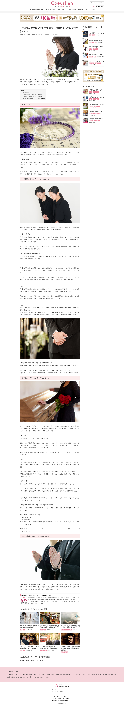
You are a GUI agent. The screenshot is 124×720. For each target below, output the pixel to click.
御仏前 (90, 48)
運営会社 (54, 689)
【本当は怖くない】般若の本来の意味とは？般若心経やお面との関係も (70, 648)
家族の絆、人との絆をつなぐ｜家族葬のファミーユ (37, 595)
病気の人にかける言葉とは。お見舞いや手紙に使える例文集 (96, 55)
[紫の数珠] (50, 128)
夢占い (93, 35)
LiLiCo (90, 92)
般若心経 (66, 652)
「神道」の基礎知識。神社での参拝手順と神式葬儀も (29, 627)
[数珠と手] (50, 560)
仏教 (45, 629)
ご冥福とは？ (26, 92)
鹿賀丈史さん (98, 113)
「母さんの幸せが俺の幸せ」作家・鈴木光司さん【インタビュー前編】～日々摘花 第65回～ (96, 104)
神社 (24, 629)
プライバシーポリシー (58, 691)
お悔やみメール (98, 63)
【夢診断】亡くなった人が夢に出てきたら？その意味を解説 (96, 33)
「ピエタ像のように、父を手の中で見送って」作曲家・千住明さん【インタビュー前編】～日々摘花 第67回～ (96, 97)
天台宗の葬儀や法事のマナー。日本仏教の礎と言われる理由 (49, 647)
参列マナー (91, 42)
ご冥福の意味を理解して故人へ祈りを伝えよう (34, 98)
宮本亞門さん (91, 113)
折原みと (91, 120)
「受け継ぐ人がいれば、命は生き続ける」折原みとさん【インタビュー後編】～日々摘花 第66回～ (96, 119)
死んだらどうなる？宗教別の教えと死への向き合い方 (70, 627)
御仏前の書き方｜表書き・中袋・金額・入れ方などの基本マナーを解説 (96, 47)
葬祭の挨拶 (91, 63)
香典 (96, 42)
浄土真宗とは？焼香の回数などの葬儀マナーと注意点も (49, 627)
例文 (95, 56)
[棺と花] (50, 401)
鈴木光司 (91, 106)
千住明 (90, 99)
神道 (21, 629)
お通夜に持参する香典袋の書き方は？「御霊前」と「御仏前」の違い (96, 40)
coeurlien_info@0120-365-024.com (62, 698)
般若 (62, 652)
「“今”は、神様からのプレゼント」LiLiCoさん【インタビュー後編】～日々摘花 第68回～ (96, 90)
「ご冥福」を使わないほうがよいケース (32, 96)
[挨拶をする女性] (50, 203)
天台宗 (42, 650)
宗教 (41, 629)
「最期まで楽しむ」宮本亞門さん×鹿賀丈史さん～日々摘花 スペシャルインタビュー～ (96, 111)
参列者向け (95, 48)
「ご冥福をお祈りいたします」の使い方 (32, 94)
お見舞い (91, 56)
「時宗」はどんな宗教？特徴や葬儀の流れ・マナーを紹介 (29, 647)
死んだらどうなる (64, 629)
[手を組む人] (50, 338)
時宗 (21, 650)
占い (90, 35)
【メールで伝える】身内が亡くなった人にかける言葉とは (96, 61)
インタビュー (96, 92)
